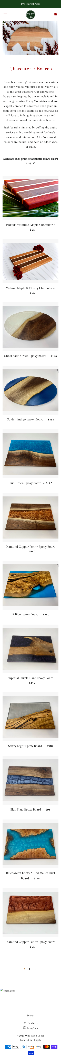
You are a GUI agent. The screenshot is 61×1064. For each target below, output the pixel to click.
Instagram (32, 1028)
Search (30, 1015)
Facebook (32, 1023)
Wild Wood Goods (34, 1035)
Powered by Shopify (30, 1039)
